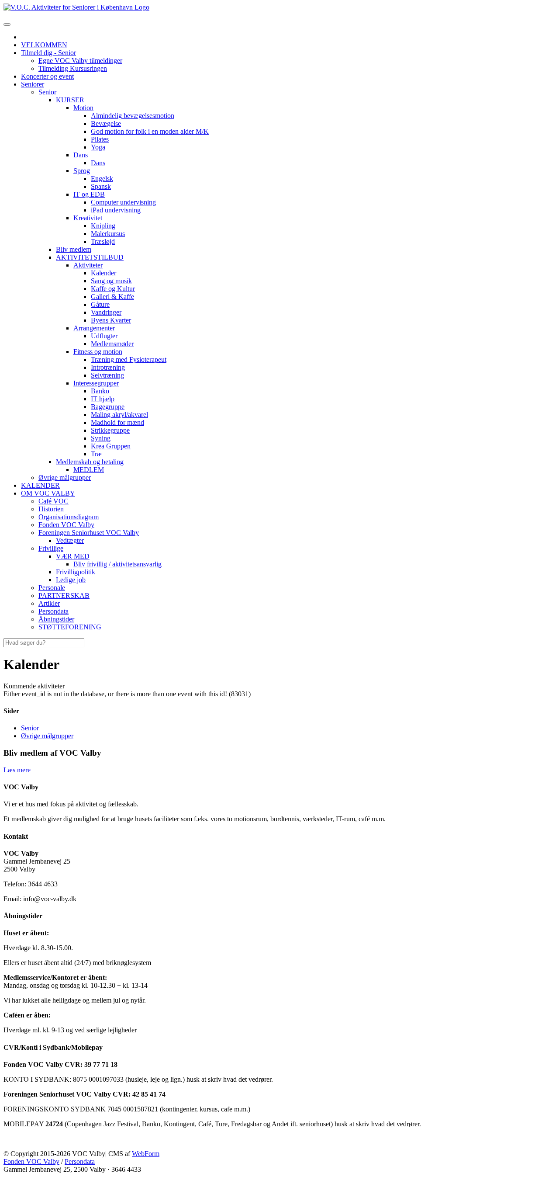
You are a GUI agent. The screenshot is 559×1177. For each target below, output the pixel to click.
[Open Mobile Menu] (6, 24)
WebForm (145, 1153)
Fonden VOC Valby (31, 1161)
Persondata (80, 1161)
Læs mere (17, 770)
